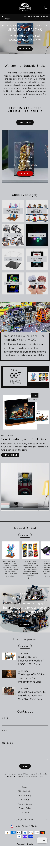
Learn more (10, 455)
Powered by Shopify (25, 844)
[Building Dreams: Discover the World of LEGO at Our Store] (9, 656)
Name (5, 718)
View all (25, 535)
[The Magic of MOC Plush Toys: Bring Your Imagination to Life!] (9, 674)
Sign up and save (24, 820)
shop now (25, 49)
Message (7, 743)
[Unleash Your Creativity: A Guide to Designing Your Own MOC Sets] (9, 691)
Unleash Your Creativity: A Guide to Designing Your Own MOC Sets (32, 695)
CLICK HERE (25, 122)
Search (25, 787)
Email (5, 730)
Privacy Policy (13, 776)
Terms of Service (30, 776)
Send (25, 766)
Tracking (25, 812)
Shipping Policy (25, 791)
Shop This (25, 173)
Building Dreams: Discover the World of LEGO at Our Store (31, 660)
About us (25, 799)
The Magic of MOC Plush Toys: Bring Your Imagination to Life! (32, 678)
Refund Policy (25, 795)
